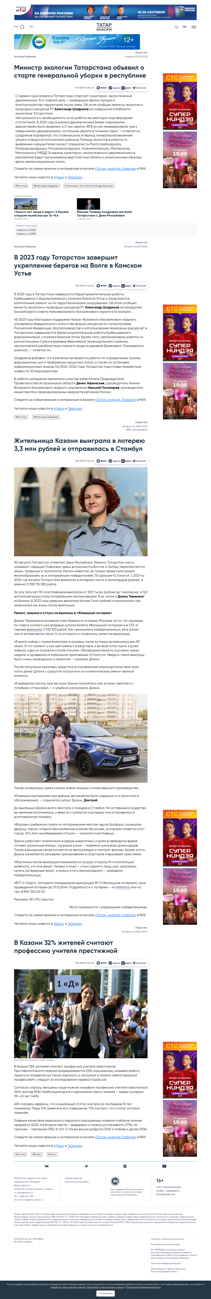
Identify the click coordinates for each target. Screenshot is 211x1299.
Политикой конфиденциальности (143, 1287)
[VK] (46, 1166)
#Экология (20, 186)
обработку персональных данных (68, 1287)
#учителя (20, 1154)
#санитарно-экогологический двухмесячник (89, 186)
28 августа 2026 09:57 (135, 932)
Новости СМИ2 (26, 230)
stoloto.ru (123, 887)
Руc (16, 27)
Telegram (75, 177)
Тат (31, 27)
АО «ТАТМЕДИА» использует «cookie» (168, 1250)
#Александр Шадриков (46, 186)
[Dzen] (125, 1166)
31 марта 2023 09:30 (136, 247)
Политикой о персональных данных (105, 1287)
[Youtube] (164, 1166)
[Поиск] (176, 27)
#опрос (52, 1154)
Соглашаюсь (105, 1293)
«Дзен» (59, 177)
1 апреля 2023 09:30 (136, 56)
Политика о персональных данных (167, 1239)
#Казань (36, 1154)
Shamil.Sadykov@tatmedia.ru (164, 1272)
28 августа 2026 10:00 (135, 426)
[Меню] (194, 27)
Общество (141, 52)
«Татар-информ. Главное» (115, 168)
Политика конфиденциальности (166, 1264)
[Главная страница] (104, 27)
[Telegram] (86, 1166)
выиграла (34, 629)
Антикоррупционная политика (165, 1245)
